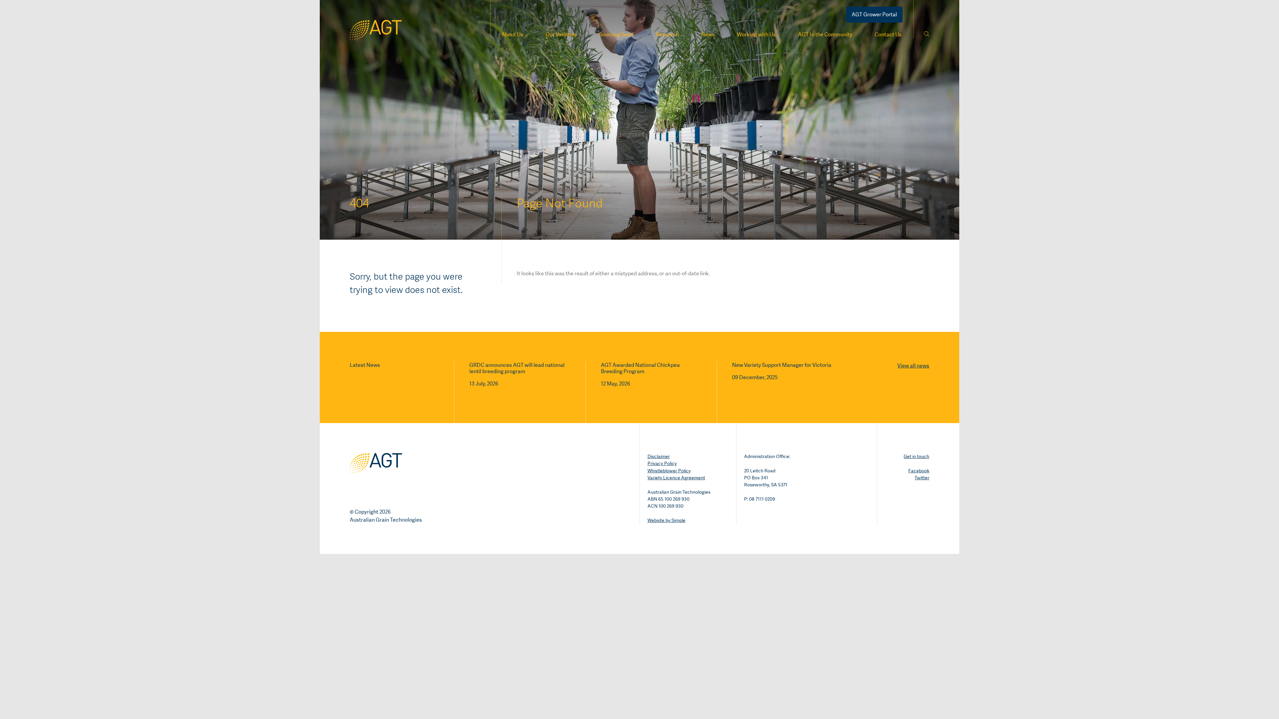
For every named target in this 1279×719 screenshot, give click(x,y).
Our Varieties (561, 34)
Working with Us (756, 34)
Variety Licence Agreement (676, 478)
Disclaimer (658, 456)
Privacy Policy (662, 463)
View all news (913, 365)
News (708, 34)
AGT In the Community (825, 34)
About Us (512, 34)
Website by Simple (666, 520)
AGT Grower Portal (874, 14)
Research (667, 34)
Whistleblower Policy (669, 471)
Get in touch (916, 456)
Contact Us (888, 34)
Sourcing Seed (616, 34)
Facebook (918, 471)
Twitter (922, 478)
